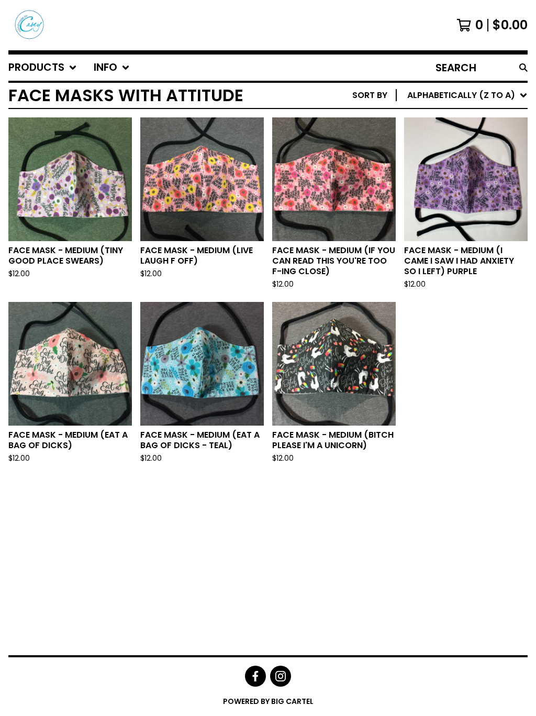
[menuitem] (42, 68)
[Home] (28, 25)
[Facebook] (255, 676)
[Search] (523, 68)
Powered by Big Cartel (268, 701)
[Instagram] (280, 676)
